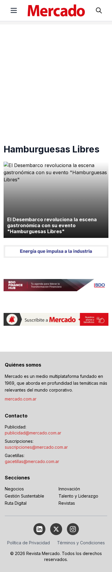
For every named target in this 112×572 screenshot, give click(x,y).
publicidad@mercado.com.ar (33, 432)
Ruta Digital (16, 503)
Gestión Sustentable (24, 495)
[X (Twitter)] (56, 529)
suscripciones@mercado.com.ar (36, 447)
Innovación (69, 488)
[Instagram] (73, 529)
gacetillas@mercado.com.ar (32, 461)
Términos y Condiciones (81, 542)
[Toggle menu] (13, 10)
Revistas (67, 503)
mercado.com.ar (20, 398)
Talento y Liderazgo (78, 495)
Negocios (14, 488)
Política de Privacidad (28, 542)
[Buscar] (99, 10)
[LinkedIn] (39, 529)
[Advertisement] (56, 80)
